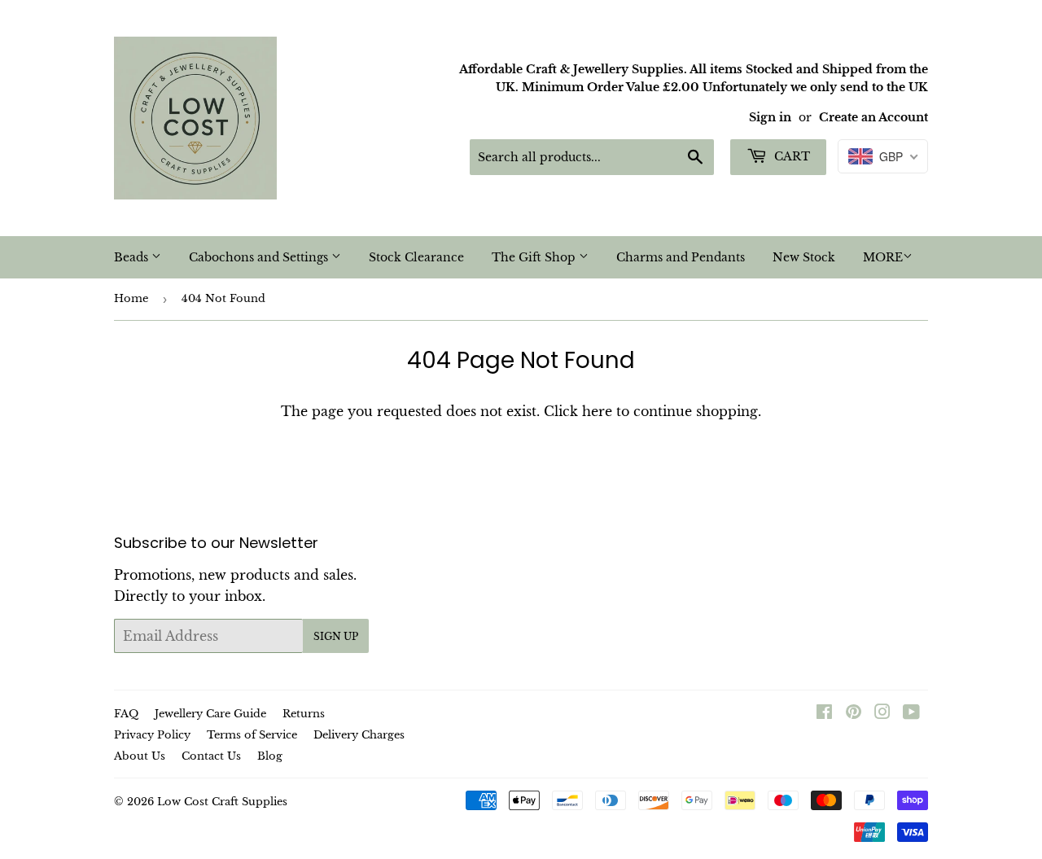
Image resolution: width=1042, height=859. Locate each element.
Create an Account (873, 118)
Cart (790, 156)
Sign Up (335, 636)
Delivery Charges (359, 735)
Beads (132, 257)
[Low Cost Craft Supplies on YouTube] (911, 713)
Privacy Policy (152, 735)
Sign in (770, 118)
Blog (269, 756)
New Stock (804, 257)
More (883, 257)
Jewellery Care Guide (210, 714)
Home (131, 298)
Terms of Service (252, 735)
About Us (139, 756)
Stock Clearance (416, 257)
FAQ (126, 714)
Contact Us (211, 756)
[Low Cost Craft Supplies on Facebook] (824, 713)
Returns (303, 714)
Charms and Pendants (680, 257)
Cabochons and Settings (260, 257)
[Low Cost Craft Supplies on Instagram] (882, 713)
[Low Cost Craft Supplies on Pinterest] (853, 713)
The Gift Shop (535, 257)
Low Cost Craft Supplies (222, 802)
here (597, 411)
